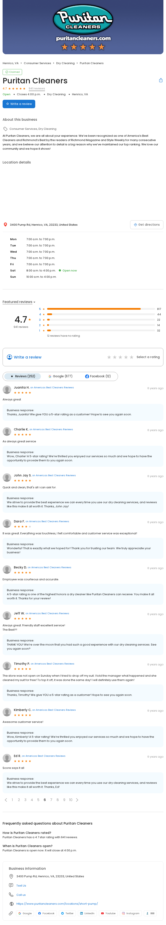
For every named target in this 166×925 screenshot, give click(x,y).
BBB (152, 913)
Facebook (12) (100, 376)
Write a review (21, 104)
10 (70, 799)
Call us (21, 895)
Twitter (69, 913)
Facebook (48, 913)
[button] (6, 800)
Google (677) (62, 376)
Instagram (132, 913)
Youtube (110, 913)
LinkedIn (89, 913)
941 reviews (37, 88)
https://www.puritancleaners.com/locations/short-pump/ (57, 904)
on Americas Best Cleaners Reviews (52, 387)
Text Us (21, 886)
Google (27, 913)
